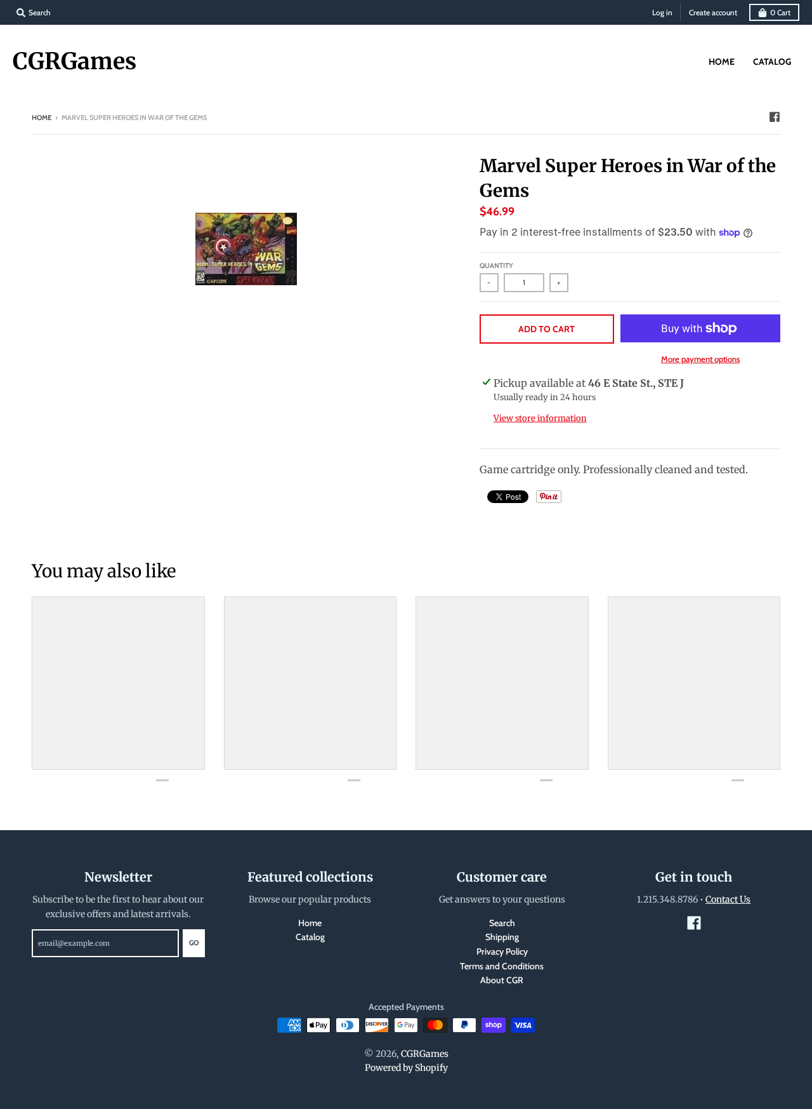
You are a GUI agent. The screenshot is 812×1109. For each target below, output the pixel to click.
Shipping (502, 937)
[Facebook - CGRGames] (774, 117)
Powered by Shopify (406, 1067)
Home (41, 117)
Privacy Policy (502, 951)
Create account (713, 12)
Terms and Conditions (502, 966)
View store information (540, 418)
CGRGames (74, 61)
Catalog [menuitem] (772, 61)
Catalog (310, 937)
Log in (662, 12)
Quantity (496, 265)
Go (194, 942)
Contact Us (727, 899)
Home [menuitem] (722, 61)
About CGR (501, 980)
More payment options (700, 359)
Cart (780, 12)
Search (502, 923)
